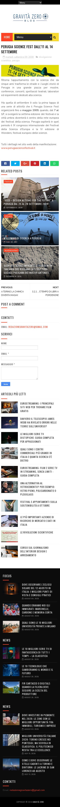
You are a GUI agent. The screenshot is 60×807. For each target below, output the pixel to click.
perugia (16, 60)
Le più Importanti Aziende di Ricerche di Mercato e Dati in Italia (38, 520)
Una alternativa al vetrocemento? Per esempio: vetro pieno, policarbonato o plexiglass (38, 488)
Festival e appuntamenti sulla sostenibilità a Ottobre (38, 503)
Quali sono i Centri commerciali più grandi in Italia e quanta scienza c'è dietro (36, 454)
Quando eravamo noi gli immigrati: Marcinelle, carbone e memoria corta (37, 608)
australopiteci (11, 250)
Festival (8, 181)
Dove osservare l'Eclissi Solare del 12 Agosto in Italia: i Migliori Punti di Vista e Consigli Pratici (37, 590)
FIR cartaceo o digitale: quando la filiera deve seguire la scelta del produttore (36, 688)
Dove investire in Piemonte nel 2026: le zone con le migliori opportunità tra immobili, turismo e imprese (39, 720)
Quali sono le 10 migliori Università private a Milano (39, 624)
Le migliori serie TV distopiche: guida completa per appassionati (37, 437)
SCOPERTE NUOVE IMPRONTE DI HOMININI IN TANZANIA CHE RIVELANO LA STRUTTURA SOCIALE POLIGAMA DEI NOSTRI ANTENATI (28, 269)
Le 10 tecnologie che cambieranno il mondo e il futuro (37, 669)
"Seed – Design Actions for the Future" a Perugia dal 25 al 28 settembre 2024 (28, 202)
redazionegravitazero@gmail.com (28, 326)
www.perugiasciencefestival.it (18, 148)
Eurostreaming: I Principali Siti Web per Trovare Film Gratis (37, 407)
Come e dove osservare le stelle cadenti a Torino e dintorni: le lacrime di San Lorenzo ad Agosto (38, 765)
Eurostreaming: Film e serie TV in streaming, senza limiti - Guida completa (39, 471)
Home (7, 37)
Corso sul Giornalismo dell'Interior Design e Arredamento (34, 551)
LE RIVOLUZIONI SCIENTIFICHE (36, 532)
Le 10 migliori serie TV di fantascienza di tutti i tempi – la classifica (37, 652)
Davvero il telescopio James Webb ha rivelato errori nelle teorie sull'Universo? (38, 422)
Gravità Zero (38, 802)
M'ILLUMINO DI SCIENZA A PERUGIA (22, 238)
